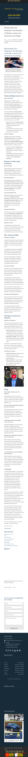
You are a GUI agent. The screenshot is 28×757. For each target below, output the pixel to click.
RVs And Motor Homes (9, 544)
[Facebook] (10, 1)
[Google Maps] (8, 1)
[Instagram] (14, 1)
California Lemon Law (8, 534)
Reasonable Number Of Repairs (10, 545)
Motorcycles (6, 542)
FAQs (5, 535)
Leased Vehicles (7, 537)
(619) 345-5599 (14, 15)
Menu (8, 21)
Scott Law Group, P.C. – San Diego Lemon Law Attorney (14, 8)
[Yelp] (12, 1)
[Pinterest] (19, 1)
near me (9, 39)
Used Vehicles (7, 540)
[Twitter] (17, 1)
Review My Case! (14, 628)
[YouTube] (16, 1)
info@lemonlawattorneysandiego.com (14, 640)
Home (5, 39)
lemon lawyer (18, 521)
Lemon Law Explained (8, 539)
